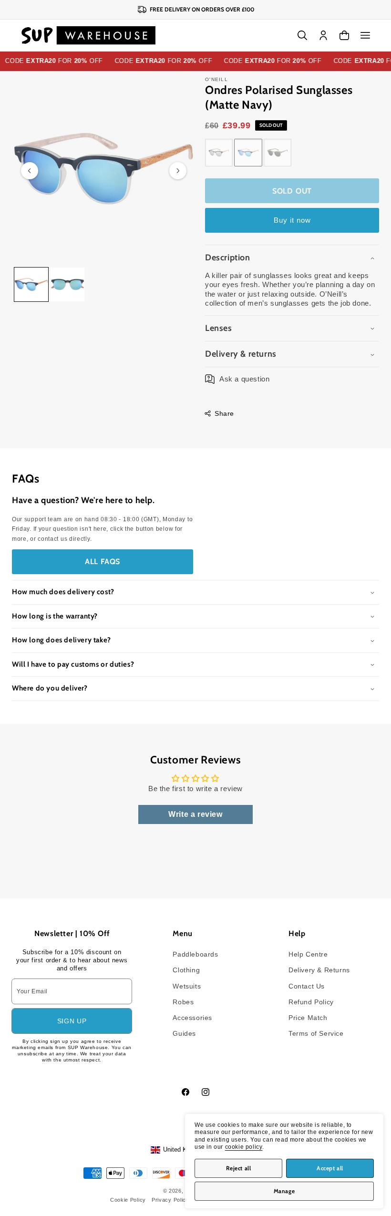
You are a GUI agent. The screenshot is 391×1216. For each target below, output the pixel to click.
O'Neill (216, 79)
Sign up (72, 1021)
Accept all (330, 1168)
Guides (184, 1033)
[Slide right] (177, 170)
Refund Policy (311, 1002)
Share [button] (224, 413)
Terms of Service (316, 1033)
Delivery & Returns (319, 970)
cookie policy (244, 1147)
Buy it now (292, 220)
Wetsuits (187, 986)
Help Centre (308, 954)
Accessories (192, 1017)
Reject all (238, 1168)
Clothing (186, 970)
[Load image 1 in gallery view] (31, 284)
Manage (284, 1191)
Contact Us (306, 986)
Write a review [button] (195, 814)
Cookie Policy (128, 1200)
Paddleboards (195, 954)
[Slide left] (29, 170)
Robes (183, 1002)
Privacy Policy (170, 1200)
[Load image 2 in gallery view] (67, 284)
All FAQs (102, 561)
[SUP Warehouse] (88, 35)
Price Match (308, 1017)
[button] (365, 35)
